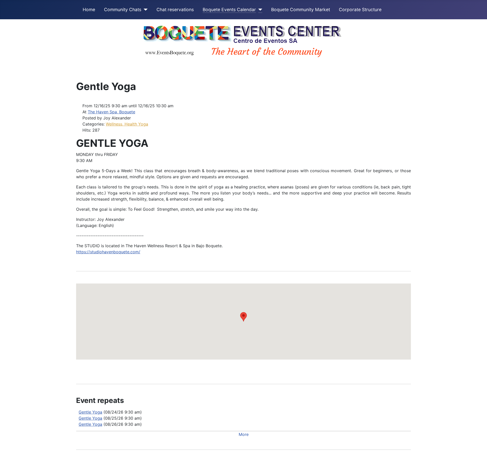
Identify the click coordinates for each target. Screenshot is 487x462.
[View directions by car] (231, 368)
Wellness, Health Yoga (127, 124)
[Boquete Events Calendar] (259, 9)
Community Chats (122, 9)
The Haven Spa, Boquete (111, 111)
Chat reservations (175, 9)
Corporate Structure (360, 9)
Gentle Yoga (90, 412)
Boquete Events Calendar (229, 9)
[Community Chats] (144, 9)
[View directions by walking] (248, 368)
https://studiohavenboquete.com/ (108, 251)
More (244, 434)
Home (89, 9)
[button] (243, 317)
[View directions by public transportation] (239, 368)
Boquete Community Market (300, 9)
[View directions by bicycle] (257, 368)
